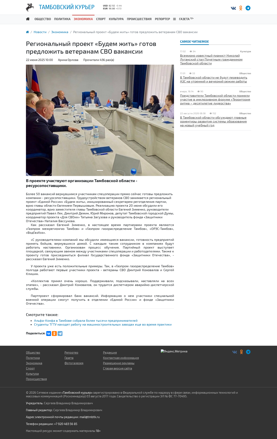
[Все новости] (174, 18)
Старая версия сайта (117, 368)
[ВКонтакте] (233, 8)
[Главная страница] (27, 32)
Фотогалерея (73, 363)
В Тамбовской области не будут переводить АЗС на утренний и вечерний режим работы (213, 79)
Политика (62, 19)
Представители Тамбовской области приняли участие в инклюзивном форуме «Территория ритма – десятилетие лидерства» (215, 99)
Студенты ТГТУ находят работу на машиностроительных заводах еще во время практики (103, 324)
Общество (42, 19)
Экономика (83, 19)
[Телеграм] (248, 8)
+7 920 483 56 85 (65, 424)
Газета (186, 19)
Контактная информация (121, 358)
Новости (40, 32)
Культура (116, 19)
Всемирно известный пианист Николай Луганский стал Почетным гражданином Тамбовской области (211, 59)
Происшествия (139, 19)
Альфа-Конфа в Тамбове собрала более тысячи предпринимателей (85, 320)
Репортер (162, 19)
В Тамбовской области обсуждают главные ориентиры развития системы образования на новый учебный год (213, 121)
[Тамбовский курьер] (28, 18)
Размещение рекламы (118, 363)
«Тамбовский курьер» (76, 392)
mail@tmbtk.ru (89, 417)
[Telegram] (60, 333)
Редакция (110, 352)
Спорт (101, 19)
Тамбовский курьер (66, 7)
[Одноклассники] (240, 8)
